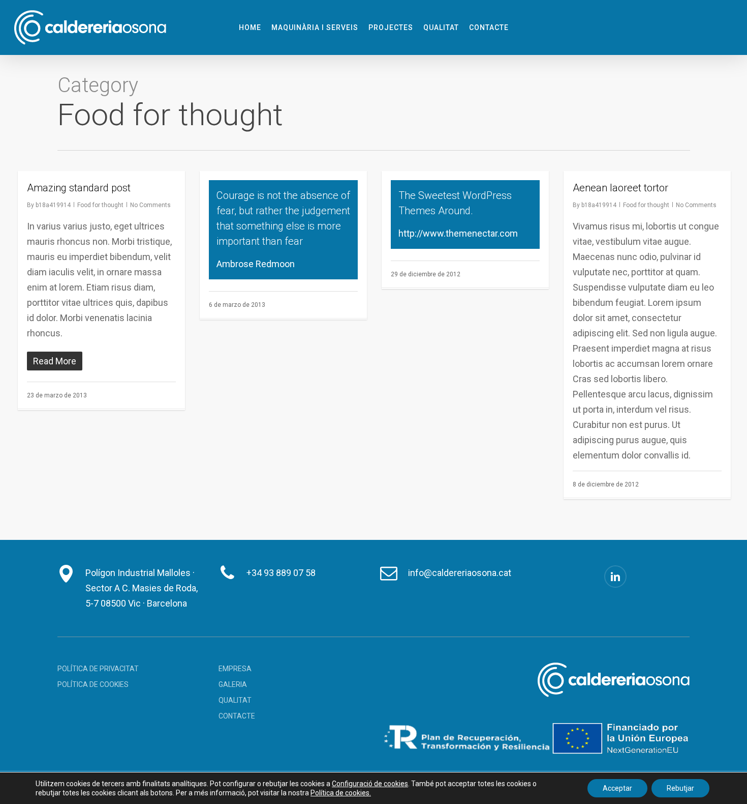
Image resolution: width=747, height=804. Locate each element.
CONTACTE (237, 716)
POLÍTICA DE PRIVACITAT (98, 669)
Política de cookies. (340, 793)
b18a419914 (53, 205)
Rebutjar (680, 788)
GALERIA (233, 684)
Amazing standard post (79, 188)
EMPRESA (235, 669)
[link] (370, 784)
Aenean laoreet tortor (620, 188)
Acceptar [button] (617, 788)
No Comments (150, 205)
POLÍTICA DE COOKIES (93, 684)
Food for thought (100, 205)
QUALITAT (235, 700)
